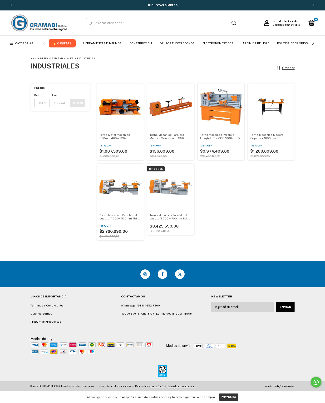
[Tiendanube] (280, 386)
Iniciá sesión (290, 21)
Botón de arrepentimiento (181, 385)
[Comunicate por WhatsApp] (316, 382)
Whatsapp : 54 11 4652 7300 (140, 305)
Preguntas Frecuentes (45, 321)
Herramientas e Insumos (102, 43)
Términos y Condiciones (47, 305)
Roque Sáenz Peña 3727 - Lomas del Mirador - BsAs (156, 313)
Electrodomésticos (217, 43)
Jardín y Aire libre (255, 43)
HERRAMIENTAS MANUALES (56, 58)
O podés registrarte (286, 24)
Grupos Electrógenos (177, 43)
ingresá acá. (157, 385)
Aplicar (77, 103)
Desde (38, 95)
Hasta (56, 95)
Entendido (229, 397)
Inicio (33, 58)
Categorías (24, 43)
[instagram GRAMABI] (145, 274)
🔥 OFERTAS (62, 43)
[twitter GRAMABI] (180, 274)
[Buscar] (233, 23)
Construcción (140, 43)
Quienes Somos (41, 313)
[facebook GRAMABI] (162, 274)
